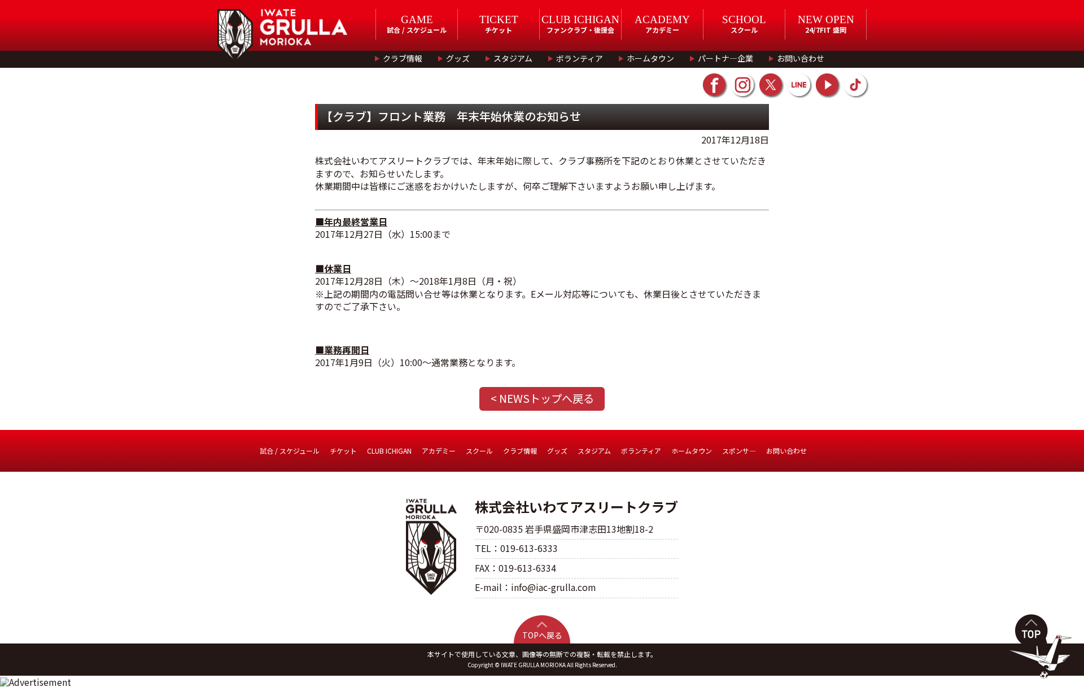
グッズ (458, 58)
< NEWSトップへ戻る (542, 398)
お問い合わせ (800, 58)
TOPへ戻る (542, 635)
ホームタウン (650, 58)
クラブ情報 (402, 58)
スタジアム (512, 58)
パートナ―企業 (725, 58)
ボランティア (579, 58)
